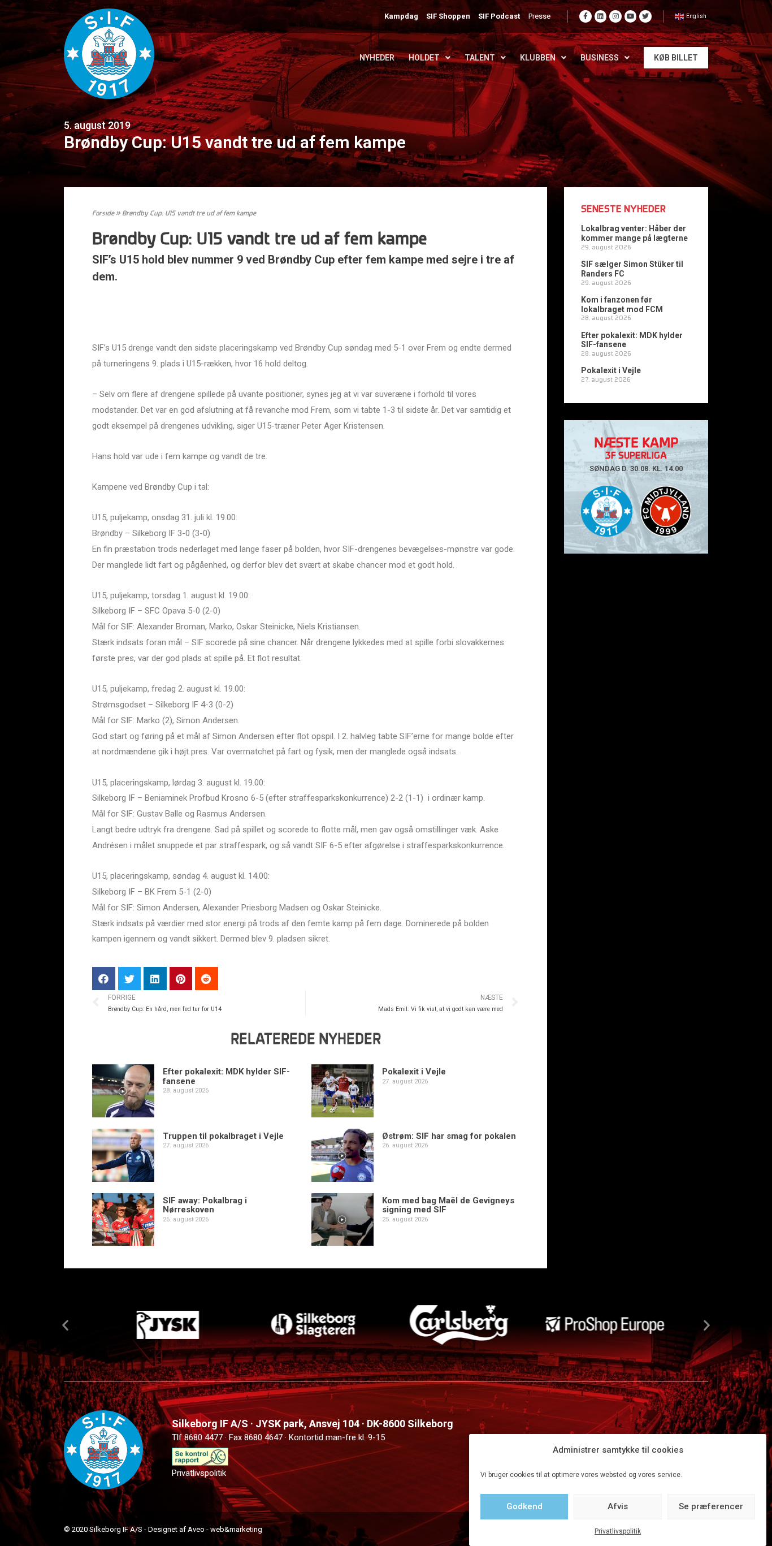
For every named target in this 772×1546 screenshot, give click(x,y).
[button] (65, 1325)
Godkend (524, 1506)
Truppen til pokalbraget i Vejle (223, 1136)
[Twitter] (645, 16)
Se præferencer (711, 1506)
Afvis (618, 1506)
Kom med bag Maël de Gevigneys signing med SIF (448, 1205)
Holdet (424, 57)
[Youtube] (630, 16)
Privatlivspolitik (618, 1531)
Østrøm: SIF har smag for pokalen (449, 1136)
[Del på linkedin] (155, 978)
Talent (480, 57)
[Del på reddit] (206, 978)
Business (599, 57)
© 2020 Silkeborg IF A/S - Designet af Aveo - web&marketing (163, 1529)
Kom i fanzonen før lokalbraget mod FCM (622, 304)
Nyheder (376, 57)
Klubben (538, 57)
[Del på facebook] (103, 978)
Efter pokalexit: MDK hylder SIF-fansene (226, 1076)
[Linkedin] (601, 16)
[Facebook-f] (585, 16)
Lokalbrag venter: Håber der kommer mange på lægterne (634, 233)
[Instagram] (615, 16)
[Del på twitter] (129, 978)
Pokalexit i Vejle (414, 1071)
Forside (103, 213)
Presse (539, 16)
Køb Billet (676, 57)
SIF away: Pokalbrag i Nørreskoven (205, 1205)
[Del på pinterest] (181, 978)
